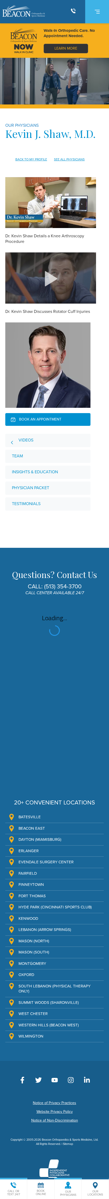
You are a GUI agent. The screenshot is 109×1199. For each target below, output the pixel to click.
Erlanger (29, 850)
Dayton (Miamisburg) (40, 839)
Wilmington (31, 1036)
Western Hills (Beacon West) (49, 1025)
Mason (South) (34, 952)
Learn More (65, 48)
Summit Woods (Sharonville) (49, 1002)
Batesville (30, 817)
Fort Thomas (32, 896)
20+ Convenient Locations (54, 802)
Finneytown (31, 884)
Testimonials (26, 503)
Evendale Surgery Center (46, 862)
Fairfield (28, 873)
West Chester (33, 1013)
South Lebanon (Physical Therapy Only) (54, 989)
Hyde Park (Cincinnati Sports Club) (55, 907)
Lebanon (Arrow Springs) (45, 929)
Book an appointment (39, 419)
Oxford (26, 974)
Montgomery (32, 963)
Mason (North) (34, 941)
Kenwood (28, 918)
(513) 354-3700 (62, 586)
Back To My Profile (31, 159)
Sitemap (68, 1144)
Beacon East (32, 828)
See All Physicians (69, 159)
